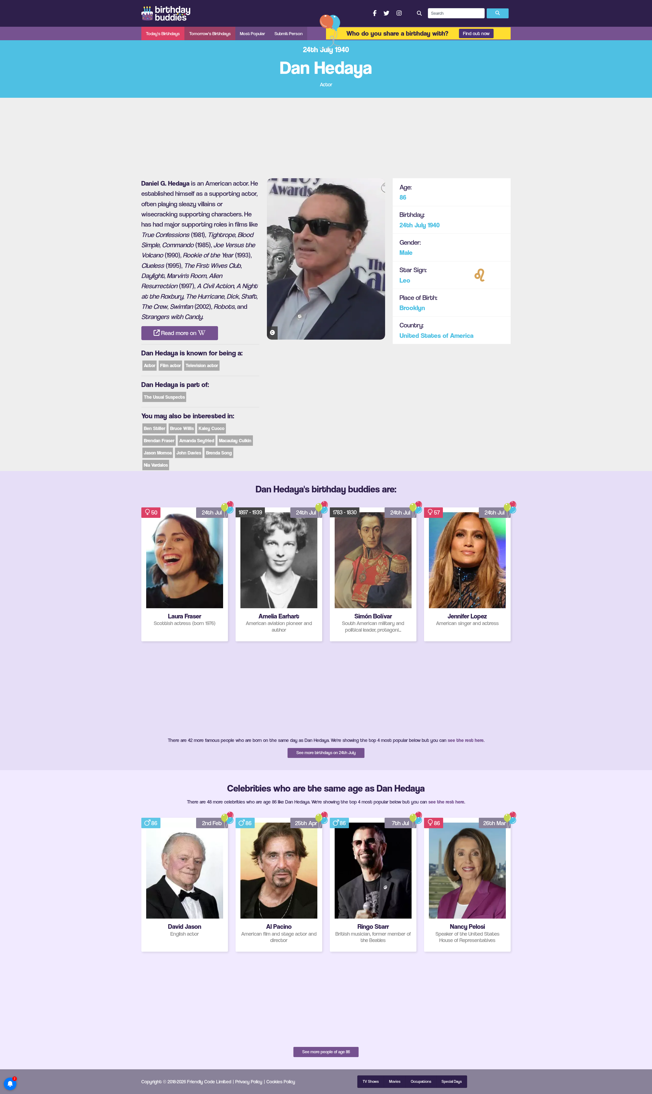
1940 (434, 225)
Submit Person (289, 33)
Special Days (452, 1081)
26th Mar (494, 823)
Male (406, 252)
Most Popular (252, 33)
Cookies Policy (280, 1081)
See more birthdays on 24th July (326, 752)
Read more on (179, 333)
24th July (413, 225)
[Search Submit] (498, 13)
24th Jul (212, 512)
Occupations (421, 1081)
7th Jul (400, 823)
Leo (405, 280)
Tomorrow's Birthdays (210, 33)
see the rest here (466, 740)
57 (437, 512)
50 (154, 512)
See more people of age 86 (326, 1051)
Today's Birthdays (163, 33)
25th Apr (306, 823)
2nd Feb (212, 823)
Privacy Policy (248, 1081)
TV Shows (371, 1081)
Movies (394, 1081)
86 (403, 197)
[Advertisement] (326, 136)
